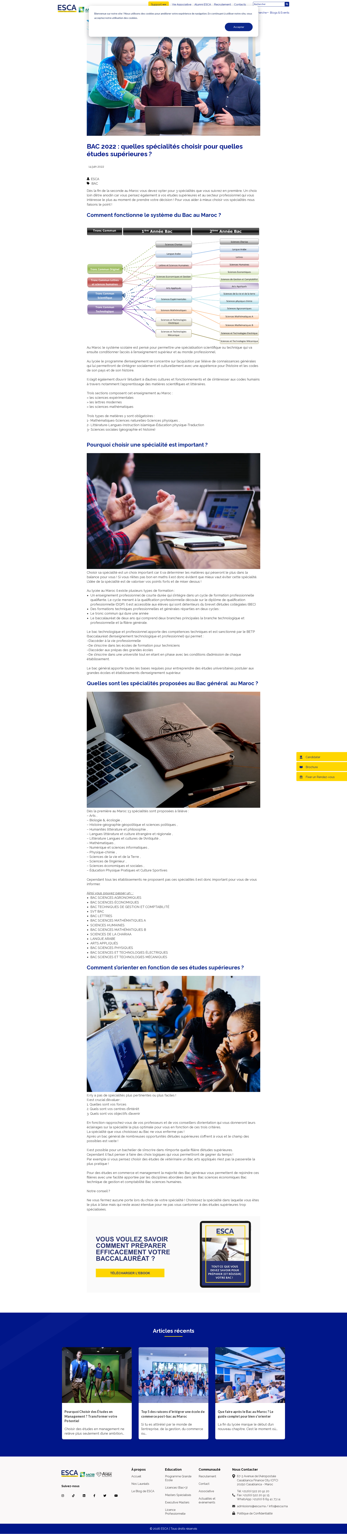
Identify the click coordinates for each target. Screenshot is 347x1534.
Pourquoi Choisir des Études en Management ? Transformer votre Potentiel (91, 1416)
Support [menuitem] (156, 4)
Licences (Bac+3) (176, 1487)
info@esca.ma (278, 1506)
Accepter (239, 26)
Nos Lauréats (140, 1483)
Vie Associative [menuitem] (181, 4)
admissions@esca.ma (251, 1506)
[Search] (287, 4)
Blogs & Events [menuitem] (279, 12)
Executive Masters (177, 1502)
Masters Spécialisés (178, 1495)
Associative (206, 1491)
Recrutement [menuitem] (222, 4)
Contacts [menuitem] (240, 4)
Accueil (136, 1476)
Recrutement (207, 1476)
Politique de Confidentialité (255, 1513)
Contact (204, 1483)
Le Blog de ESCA (142, 1491)
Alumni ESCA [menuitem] (202, 4)
